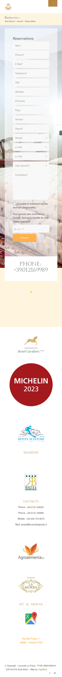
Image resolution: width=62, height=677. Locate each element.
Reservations (12, 17)
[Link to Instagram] (54, 672)
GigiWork (42, 669)
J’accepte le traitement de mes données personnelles (30, 205)
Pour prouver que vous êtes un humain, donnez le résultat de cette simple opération (31, 217)
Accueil (20, 21)
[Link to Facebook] (49, 672)
